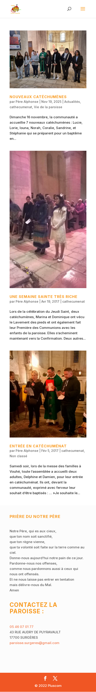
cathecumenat (21, 107)
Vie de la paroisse (48, 107)
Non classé (18, 456)
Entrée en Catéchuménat (38, 446)
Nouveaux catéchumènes (38, 97)
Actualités (72, 101)
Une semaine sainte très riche (43, 296)
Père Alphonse (27, 101)
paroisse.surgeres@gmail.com (34, 643)
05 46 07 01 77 (21, 627)
